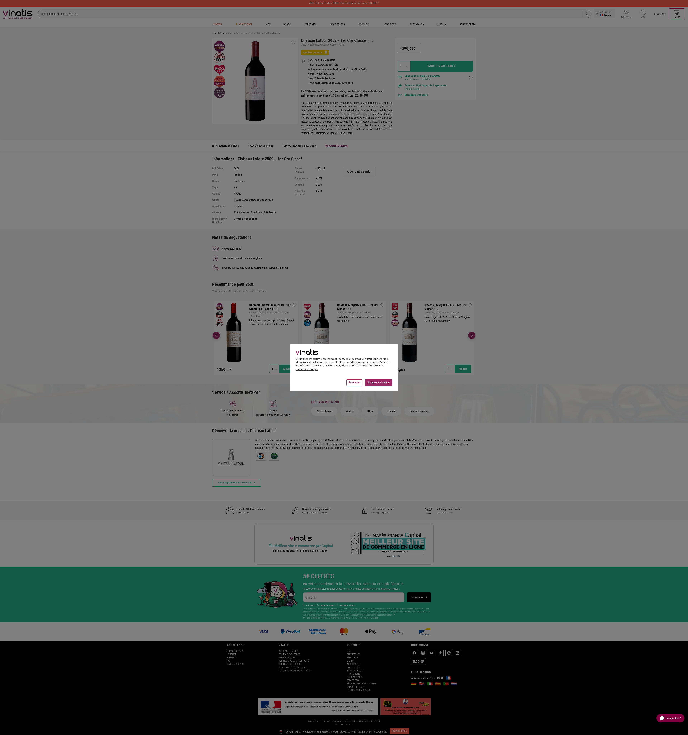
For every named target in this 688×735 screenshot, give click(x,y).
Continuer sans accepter (307, 369)
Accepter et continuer (378, 382)
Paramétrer (354, 382)
